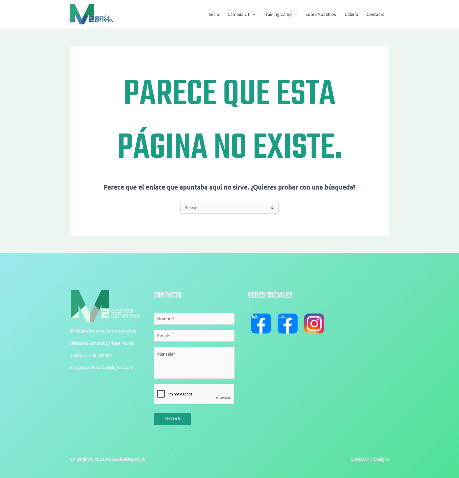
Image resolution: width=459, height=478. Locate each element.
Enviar (172, 418)
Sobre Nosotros (320, 14)
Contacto (376, 14)
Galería (351, 14)
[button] (252, 14)
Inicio (214, 14)
